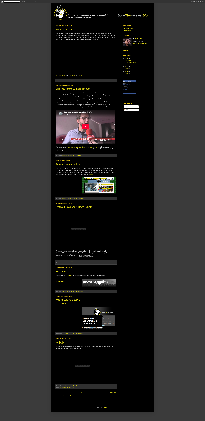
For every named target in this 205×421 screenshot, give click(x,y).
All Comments (129, 110)
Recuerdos (61, 271)
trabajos (70, 275)
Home (82, 392)
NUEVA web (65, 304)
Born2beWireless (129, 28)
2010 (126, 69)
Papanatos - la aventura (68, 164)
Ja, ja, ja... (61, 342)
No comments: (80, 80)
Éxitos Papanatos (65, 29)
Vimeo (80, 75)
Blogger (106, 407)
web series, (126, 88)
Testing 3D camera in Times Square (74, 207)
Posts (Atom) (67, 396)
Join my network (129, 92)
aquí (91, 174)
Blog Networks (127, 81)
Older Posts (113, 392)
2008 (126, 74)
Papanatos (127, 30)
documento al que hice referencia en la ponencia (82, 147)
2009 (126, 71)
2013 (126, 58)
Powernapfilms (60, 281)
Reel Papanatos (60, 75)
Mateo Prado (138, 38)
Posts (127, 106)
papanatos (72, 75)
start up (125, 89)
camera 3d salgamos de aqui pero (69, 262)
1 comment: (79, 155)
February (129, 60)
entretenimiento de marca (67, 387)
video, (131, 88)
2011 (126, 66)
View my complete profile (140, 43)
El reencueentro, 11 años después (73, 88)
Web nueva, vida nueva (68, 300)
